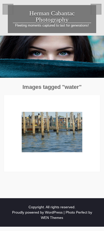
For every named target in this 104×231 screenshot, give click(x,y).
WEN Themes (52, 218)
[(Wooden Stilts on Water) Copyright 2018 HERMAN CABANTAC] (52, 132)
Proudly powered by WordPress (37, 212)
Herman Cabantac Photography (52, 16)
